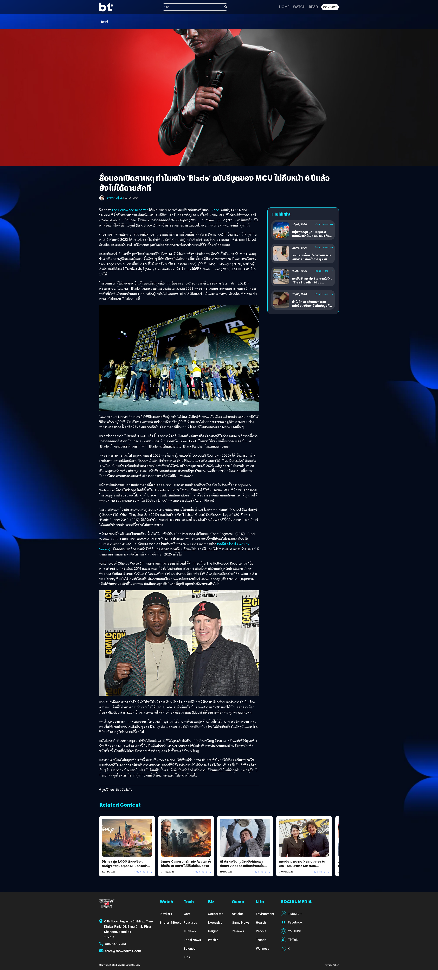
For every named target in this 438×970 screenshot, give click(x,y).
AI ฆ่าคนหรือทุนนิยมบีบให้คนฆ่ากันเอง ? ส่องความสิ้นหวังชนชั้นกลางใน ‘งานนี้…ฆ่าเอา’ (242, 865)
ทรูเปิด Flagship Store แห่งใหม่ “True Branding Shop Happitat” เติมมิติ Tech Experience (312, 284)
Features (190, 922)
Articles (237, 913)
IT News (190, 931)
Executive (215, 922)
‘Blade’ (215, 210)
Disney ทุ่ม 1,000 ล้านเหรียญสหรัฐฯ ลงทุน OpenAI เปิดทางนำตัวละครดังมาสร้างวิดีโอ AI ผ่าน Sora (127, 865)
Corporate (215, 913)
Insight (213, 931)
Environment (265, 913)
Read (313, 6)
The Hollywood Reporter (130, 210)
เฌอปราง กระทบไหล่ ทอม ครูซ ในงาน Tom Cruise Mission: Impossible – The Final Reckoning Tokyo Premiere (302, 867)
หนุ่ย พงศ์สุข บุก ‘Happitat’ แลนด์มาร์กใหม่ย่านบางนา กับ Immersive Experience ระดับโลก (311, 237)
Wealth (213, 939)
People (261, 931)
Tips (187, 957)
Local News (192, 939)
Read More (322, 224)
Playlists (166, 913)
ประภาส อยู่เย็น (115, 198)
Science (190, 948)
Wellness (262, 948)
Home (284, 6)
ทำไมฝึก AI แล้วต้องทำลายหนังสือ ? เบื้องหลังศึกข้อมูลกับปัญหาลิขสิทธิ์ (311, 305)
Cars (187, 913)
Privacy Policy (332, 964)
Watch (299, 6)
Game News (240, 922)
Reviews (238, 931)
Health (261, 922)
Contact (330, 7)
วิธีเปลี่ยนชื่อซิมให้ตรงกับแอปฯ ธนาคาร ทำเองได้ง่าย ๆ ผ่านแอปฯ (311, 259)
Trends (261, 939)
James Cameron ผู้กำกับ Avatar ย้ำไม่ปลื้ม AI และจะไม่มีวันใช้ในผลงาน (186, 863)
